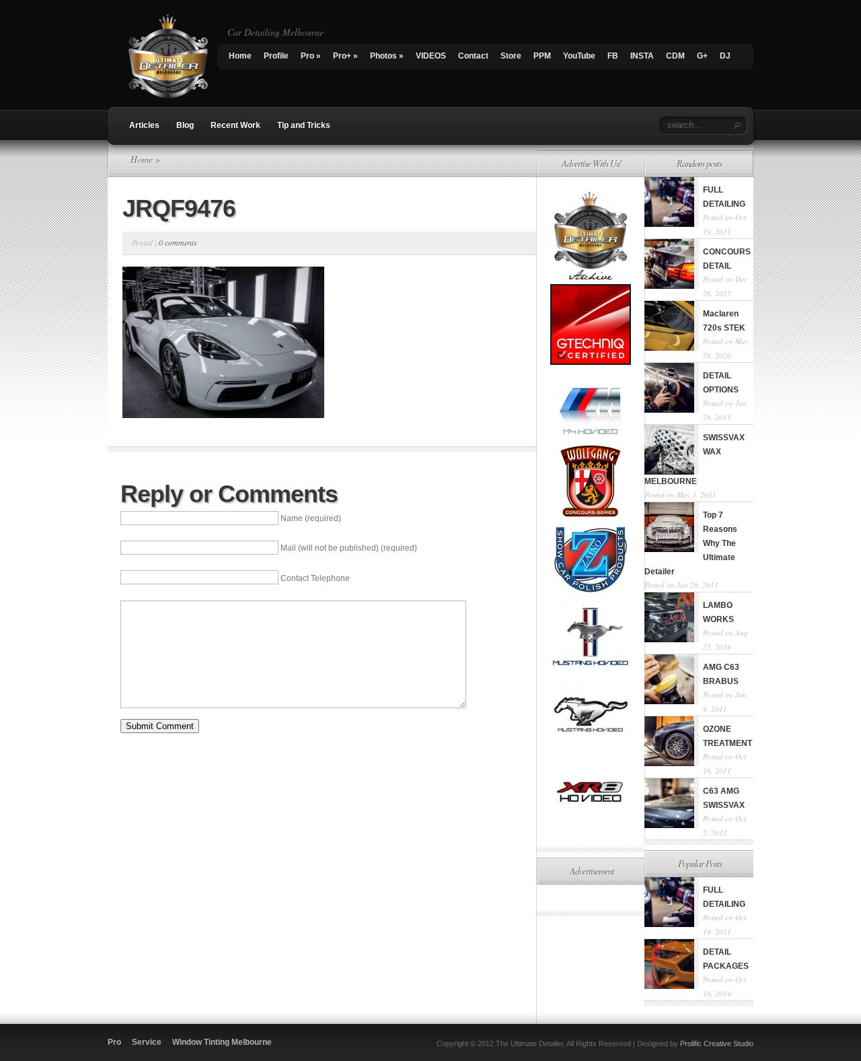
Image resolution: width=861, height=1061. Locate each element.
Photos (387, 56)
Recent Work (235, 125)
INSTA (642, 56)
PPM (542, 56)
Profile (276, 56)
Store (510, 56)
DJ (725, 56)
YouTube (579, 56)
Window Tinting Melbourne (222, 1042)
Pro (311, 56)
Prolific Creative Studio (716, 1043)
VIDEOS (431, 56)
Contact (473, 56)
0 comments (178, 242)
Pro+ (345, 56)
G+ (702, 56)
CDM (675, 56)
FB (612, 56)
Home (240, 56)
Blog (185, 125)
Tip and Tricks (303, 125)
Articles (144, 125)
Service (146, 1042)
